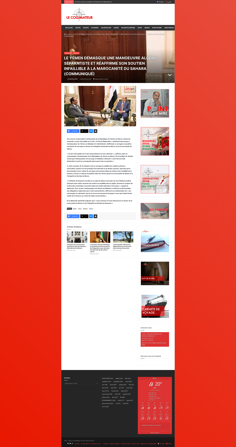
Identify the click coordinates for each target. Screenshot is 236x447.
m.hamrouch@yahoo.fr (148, 336)
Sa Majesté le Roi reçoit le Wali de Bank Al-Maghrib (90, 2)
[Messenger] (91, 131)
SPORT (140, 27)
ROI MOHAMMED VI (108, 400)
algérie (75, 208)
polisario (85, 208)
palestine (127, 394)
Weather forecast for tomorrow (151, 425)
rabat (114, 397)
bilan (128, 378)
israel (129, 388)
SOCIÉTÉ (86, 27)
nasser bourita (107, 394)
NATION (78, 27)
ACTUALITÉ (74, 34)
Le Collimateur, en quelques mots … (91, 443)
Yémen (91, 208)
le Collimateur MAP (72, 79)
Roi (122, 397)
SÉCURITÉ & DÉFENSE (128, 27)
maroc (79, 208)
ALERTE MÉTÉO (107, 378)
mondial (114, 391)
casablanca (106, 381)
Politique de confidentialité (148, 443)
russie (121, 400)
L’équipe (105, 443)
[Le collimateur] (79, 14)
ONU (117, 394)
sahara (129, 400)
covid (128, 381)
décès (113, 384)
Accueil (67, 34)
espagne (122, 384)
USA (125, 403)
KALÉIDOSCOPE (106, 27)
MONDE (116, 27)
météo (124, 391)
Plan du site (135, 443)
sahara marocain (107, 403)
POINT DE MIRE (157, 27)
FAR (131, 384)
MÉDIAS (147, 27)
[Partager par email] (95, 131)
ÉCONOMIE (94, 27)
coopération (118, 381)
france (105, 388)
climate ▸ (155, 433)
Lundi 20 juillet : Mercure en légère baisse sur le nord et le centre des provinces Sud (122, 246)
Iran (121, 388)
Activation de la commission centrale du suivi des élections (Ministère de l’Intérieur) (76, 246)
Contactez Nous (126, 443)
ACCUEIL (70, 27)
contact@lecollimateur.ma (154, 334)
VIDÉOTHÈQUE (169, 27)
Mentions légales (115, 443)
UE (118, 403)
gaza (113, 388)
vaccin (105, 406)
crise (104, 384)
